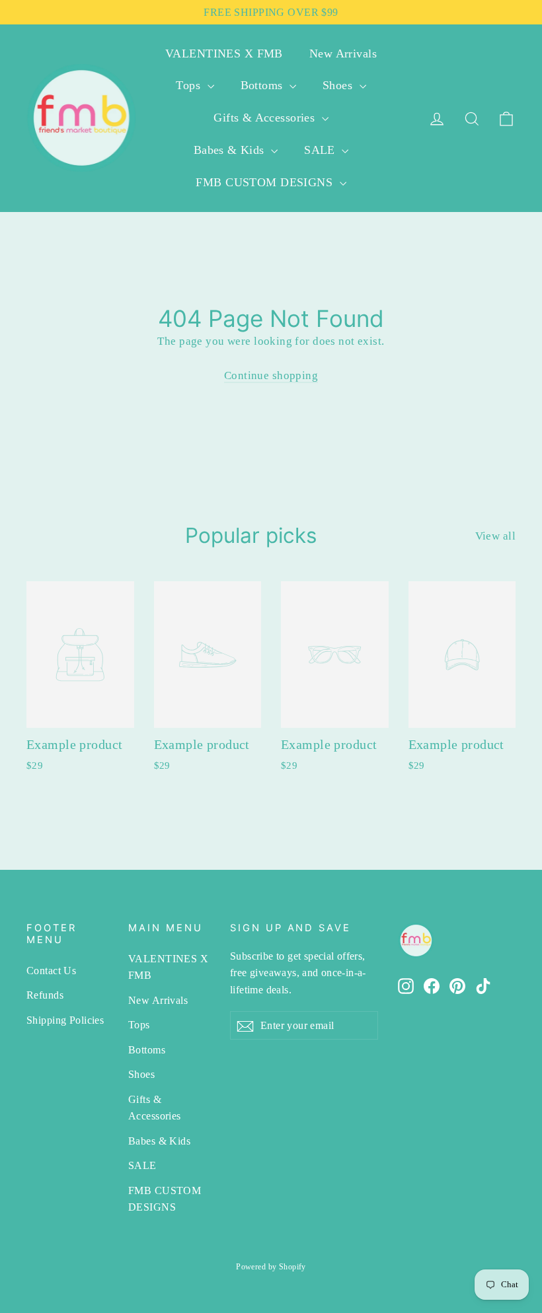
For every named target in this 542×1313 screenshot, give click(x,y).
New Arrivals (343, 53)
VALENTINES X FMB (224, 53)
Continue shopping (271, 375)
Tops (190, 85)
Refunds (44, 995)
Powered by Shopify (271, 1266)
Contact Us (51, 970)
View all (495, 536)
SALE (321, 150)
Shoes (339, 85)
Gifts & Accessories (266, 117)
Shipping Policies (65, 1020)
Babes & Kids (231, 150)
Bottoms (263, 85)
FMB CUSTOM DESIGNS (266, 182)
